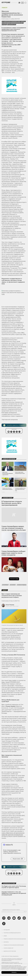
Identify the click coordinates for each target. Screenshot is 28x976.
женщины (4, 24)
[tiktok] (19, 918)
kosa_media (12, 680)
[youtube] (14, 918)
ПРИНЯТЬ (14, 972)
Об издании (7, 929)
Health (5, 590)
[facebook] (3, 923)
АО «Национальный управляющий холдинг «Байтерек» (13, 21)
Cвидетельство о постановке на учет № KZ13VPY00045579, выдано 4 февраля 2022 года (12, 963)
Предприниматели (12, 24)
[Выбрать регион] (19, 3)
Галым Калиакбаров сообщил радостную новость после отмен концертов (13, 553)
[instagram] (3, 918)
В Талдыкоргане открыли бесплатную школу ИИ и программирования (12, 503)
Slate (3, 682)
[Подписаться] (25, 911)
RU (22, 2)
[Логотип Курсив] (6, 2)
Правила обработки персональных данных (15, 938)
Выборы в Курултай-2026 (10, 951)
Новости (4, 7)
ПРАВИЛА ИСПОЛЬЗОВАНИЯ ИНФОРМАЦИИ (14, 945)
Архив (5, 935)
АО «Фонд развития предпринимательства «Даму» (12, 23)
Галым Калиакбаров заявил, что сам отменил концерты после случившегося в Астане (14, 528)
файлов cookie (21, 968)
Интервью (5, 584)
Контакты (6, 942)
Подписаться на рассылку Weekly (11, 909)
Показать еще (14, 578)
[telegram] (9, 918)
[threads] (24, 918)
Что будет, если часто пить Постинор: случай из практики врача (14, 886)
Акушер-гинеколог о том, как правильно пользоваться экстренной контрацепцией (14, 893)
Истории (12, 584)
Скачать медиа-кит (8, 948)
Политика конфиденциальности (12, 932)
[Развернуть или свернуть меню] (25, 3)
